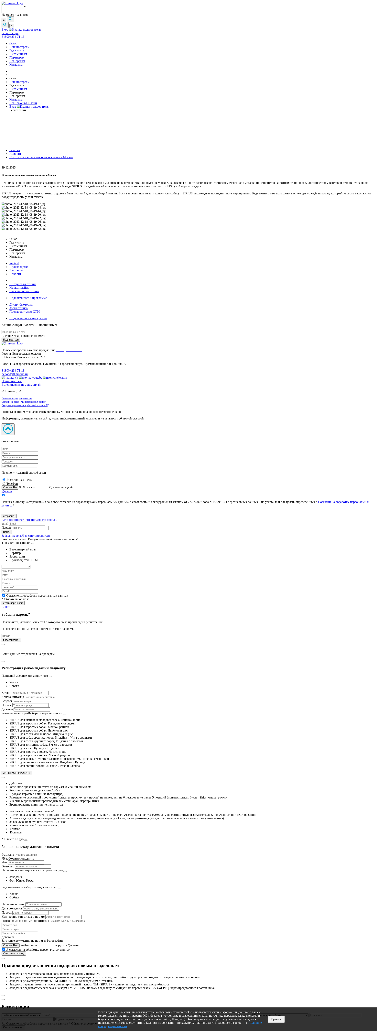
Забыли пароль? (47, 519)
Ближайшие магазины (24, 291)
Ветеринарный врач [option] (22, 549)
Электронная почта (19, 479)
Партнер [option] (15, 553)
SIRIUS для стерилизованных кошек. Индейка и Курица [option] (47, 762)
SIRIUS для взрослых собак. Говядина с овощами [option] (42, 723)
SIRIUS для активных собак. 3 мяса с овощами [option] (40, 744)
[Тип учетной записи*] (32, 543)
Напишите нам (12, 381)
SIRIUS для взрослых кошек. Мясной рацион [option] (39, 755)
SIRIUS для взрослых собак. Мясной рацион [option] (39, 727)
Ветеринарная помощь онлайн (22, 384)
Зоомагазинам (18, 308)
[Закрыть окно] (3, 644)
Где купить (16, 50)
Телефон (12, 483)
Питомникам (18, 54)
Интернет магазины (22, 284)
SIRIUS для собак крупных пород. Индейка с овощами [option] (46, 741)
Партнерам (16, 57)
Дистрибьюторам (21, 304)
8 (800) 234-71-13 (13, 36)
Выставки (16, 270)
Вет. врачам (17, 61)
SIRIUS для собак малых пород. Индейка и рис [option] (41, 734)
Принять (276, 1019)
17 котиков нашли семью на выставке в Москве (41, 157)
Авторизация (10, 519)
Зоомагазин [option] (17, 556)
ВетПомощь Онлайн (23, 103)
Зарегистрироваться (36, 535)
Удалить (7, 491)
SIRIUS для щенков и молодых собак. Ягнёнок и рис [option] (44, 720)
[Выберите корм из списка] (64, 714)
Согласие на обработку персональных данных (24, 401)
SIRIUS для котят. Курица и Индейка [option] (34, 748)
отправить (9, 516)
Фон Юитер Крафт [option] (22, 880)
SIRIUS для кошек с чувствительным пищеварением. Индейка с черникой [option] (59, 758)
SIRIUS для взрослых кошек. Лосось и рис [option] (37, 751)
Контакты (16, 64)
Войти (6, 606)
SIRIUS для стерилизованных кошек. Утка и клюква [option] (44, 765)
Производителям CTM (24, 311)
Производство (18, 266)
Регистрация (10, 33)
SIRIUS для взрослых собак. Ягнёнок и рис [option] (38, 730)
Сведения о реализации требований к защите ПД (25, 405)
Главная (14, 150)
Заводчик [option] (15, 877)
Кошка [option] (13, 682)
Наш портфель (19, 47)
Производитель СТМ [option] (23, 560)
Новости (15, 153)
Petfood (14, 263)
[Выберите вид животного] (50, 676)
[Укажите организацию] (65, 871)
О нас (13, 43)
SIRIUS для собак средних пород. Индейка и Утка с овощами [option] (50, 737)
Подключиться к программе (28, 297)
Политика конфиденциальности (17, 398)
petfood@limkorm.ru (15, 374)
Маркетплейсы (19, 287)
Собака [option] (14, 686)
